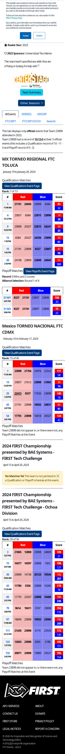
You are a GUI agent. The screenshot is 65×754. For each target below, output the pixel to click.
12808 (27, 552)
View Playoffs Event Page (40, 271)
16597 (27, 563)
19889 (37, 653)
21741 (17, 204)
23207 (27, 597)
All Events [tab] (10, 114)
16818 (37, 416)
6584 (47, 204)
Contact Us (10, 714)
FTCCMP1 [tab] (10, 121)
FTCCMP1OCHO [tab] (31, 121)
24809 (47, 552)
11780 (17, 586)
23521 (47, 653)
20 (7, 260)
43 (7, 405)
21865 (17, 552)
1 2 (7, 309)
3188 (47, 642)
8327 (37, 249)
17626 (37, 393)
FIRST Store (10, 721)
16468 (47, 597)
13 (7, 382)
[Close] (58, 476)
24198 (17, 260)
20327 (27, 226)
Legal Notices (12, 729)
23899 (27, 260)
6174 (37, 630)
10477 (17, 563)
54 (7, 416)
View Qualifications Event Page (22, 186)
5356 (28, 586)
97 (7, 619)
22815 (37, 215)
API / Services (11, 706)
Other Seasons (30, 103)
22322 (47, 371)
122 (8, 642)
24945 (27, 204)
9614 (18, 608)
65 (7, 597)
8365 (37, 642)
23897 (47, 249)
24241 (47, 226)
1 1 (7, 297)
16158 (27, 574)
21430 (17, 630)
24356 (37, 238)
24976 (37, 371)
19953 (37, 619)
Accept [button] (25, 35)
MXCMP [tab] (42, 114)
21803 (47, 382)
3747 (37, 608)
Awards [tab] (51, 121)
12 (7, 238)
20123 (37, 574)
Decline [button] (39, 35)
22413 (17, 393)
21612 (27, 382)
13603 (17, 642)
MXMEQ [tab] (26, 114)
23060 (47, 619)
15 (7, 249)
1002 (47, 563)
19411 (27, 608)
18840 (17, 619)
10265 (47, 586)
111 (8, 630)
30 (7, 574)
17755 (17, 416)
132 (8, 653)
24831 (47, 405)
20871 (17, 653)
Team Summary (31, 92)
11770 (17, 597)
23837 (17, 215)
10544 (47, 574)
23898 (37, 204)
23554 (47, 630)
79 (7, 608)
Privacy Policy (14, 17)
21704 (27, 371)
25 (7, 393)
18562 (37, 405)
